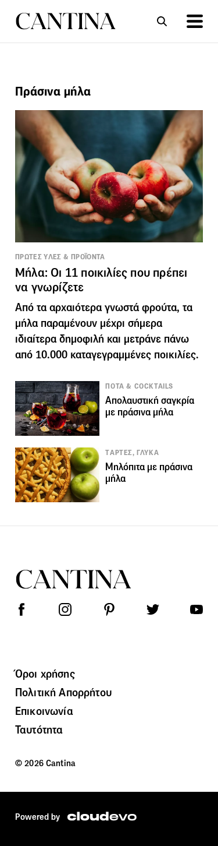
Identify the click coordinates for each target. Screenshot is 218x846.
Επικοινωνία (44, 711)
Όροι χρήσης (45, 674)
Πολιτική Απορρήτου (63, 692)
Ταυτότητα (39, 729)
